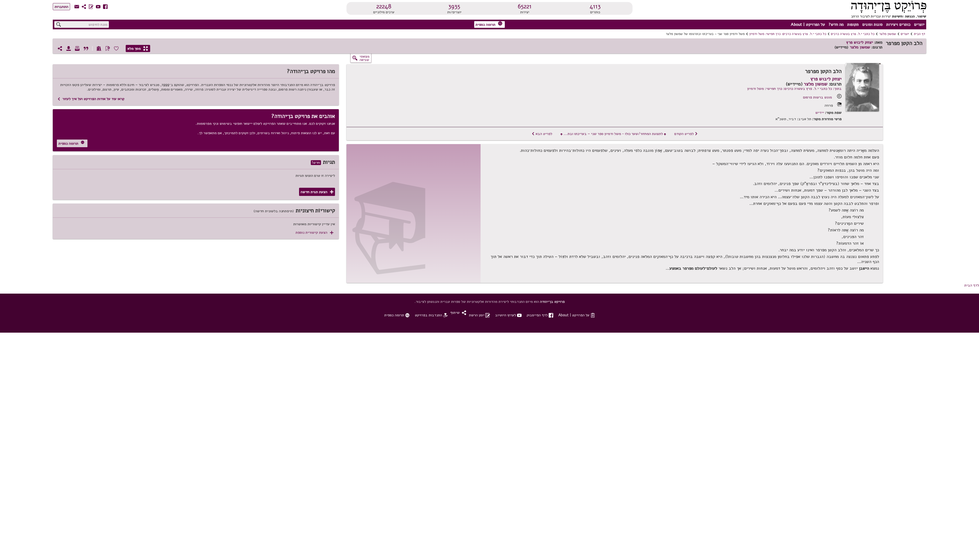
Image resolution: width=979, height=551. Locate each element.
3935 (454, 6)
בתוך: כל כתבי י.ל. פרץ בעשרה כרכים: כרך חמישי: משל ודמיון (794, 88)
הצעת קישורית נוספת (314, 232)
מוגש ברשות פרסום (817, 97)
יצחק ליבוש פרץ (859, 42)
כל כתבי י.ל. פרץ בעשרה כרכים (852, 34)
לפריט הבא (542, 133)
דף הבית (919, 34)
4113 (595, 6)
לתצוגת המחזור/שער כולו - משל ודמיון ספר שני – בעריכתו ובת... (613, 133)
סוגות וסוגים (872, 24)
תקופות (853, 24)
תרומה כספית (489, 24)
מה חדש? (836, 24)
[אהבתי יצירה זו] (116, 48)
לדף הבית (971, 285)
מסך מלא (137, 48)
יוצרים (919, 24)
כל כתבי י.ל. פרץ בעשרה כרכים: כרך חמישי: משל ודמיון (787, 34)
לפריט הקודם (686, 133)
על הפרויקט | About (808, 24)
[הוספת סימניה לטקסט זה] (107, 48)
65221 (525, 6)
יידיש (819, 112)
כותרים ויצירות (898, 24)
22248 (383, 6)
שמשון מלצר (887, 34)
